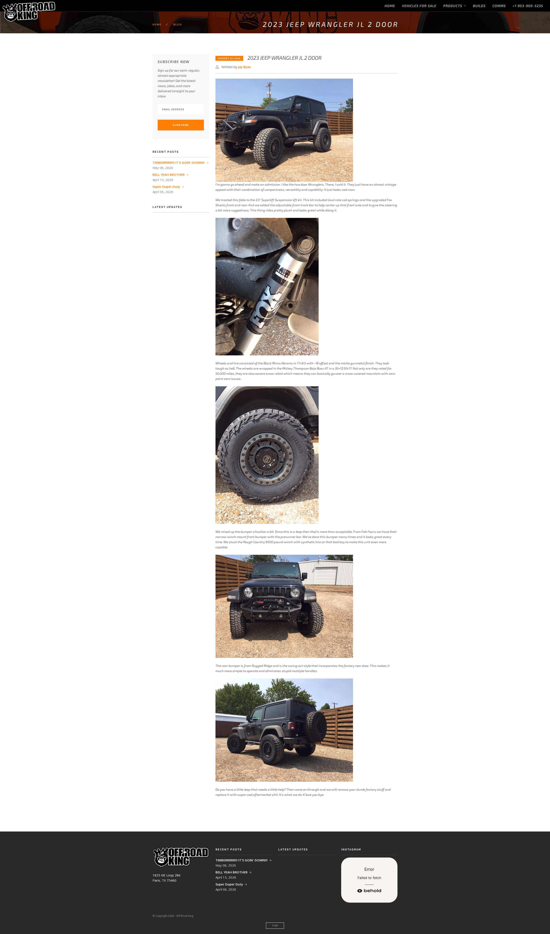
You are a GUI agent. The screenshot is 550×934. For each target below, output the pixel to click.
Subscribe (181, 125)
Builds (479, 6)
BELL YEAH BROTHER (169, 174)
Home (390, 6)
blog (177, 24)
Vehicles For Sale (419, 6)
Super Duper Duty (166, 186)
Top (275, 925)
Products (452, 6)
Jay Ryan (244, 67)
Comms (499, 6)
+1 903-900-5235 (528, 6)
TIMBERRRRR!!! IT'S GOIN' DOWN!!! (179, 162)
